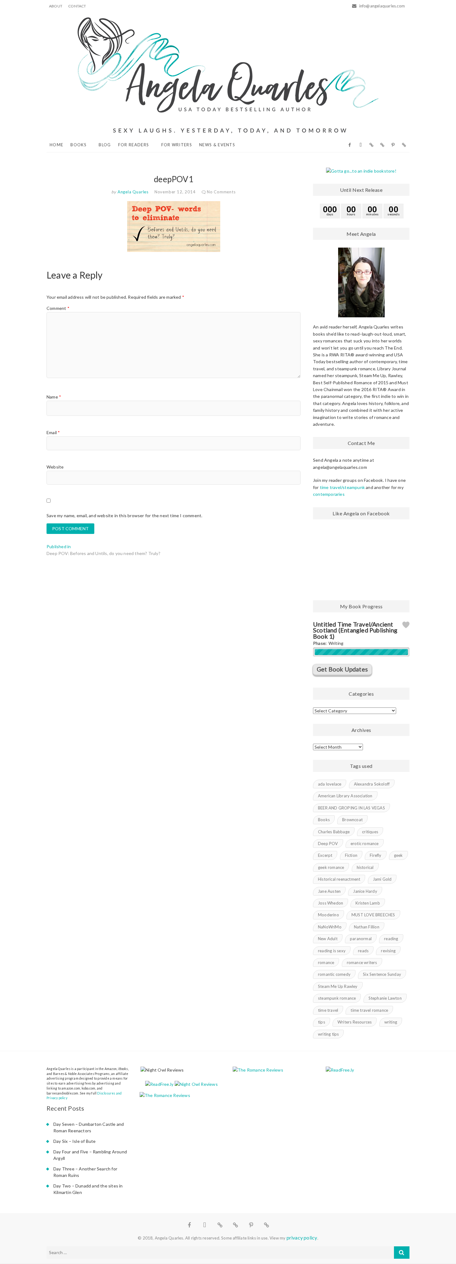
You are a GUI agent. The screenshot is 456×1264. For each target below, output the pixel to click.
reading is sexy (332, 950)
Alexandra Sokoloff (372, 784)
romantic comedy (334, 974)
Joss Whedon (330, 903)
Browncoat (352, 819)
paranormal (361, 938)
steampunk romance (337, 998)
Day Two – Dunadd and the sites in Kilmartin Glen (88, 1189)
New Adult (328, 938)
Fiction (351, 855)
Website (55, 466)
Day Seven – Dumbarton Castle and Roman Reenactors (88, 1127)
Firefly (375, 855)
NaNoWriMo (330, 926)
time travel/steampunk (342, 487)
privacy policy (302, 1237)
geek (398, 855)
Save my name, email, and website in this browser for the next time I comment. (124, 515)
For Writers (176, 144)
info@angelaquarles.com (381, 5)
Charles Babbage (334, 831)
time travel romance (369, 1010)
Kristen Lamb (367, 903)
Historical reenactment (339, 879)
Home (56, 144)
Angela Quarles (132, 191)
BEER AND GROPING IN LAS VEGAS (351, 807)
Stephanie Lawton (385, 998)
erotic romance (365, 843)
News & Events (217, 144)
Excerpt (325, 855)
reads (363, 950)
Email (53, 432)
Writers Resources (355, 1022)
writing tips (328, 1034)
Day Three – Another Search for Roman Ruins (85, 1172)
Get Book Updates (342, 669)
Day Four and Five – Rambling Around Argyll (90, 1155)
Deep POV (328, 843)
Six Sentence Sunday (382, 974)
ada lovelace (329, 784)
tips (321, 1022)
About (55, 6)
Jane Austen (329, 891)
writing (390, 1022)
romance (326, 962)
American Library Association (345, 795)
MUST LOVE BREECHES (373, 914)
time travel (328, 1010)
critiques (370, 831)
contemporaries (329, 494)
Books (78, 144)
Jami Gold (382, 879)
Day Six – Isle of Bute (74, 1141)
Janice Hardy (365, 891)
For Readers (133, 144)
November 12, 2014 (175, 191)
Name (54, 396)
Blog (105, 144)
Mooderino (328, 914)
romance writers (362, 962)
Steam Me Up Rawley (338, 986)
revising (388, 950)
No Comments (221, 191)
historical (365, 867)
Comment (58, 308)
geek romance (331, 867)
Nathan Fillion (366, 926)
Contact (77, 6)
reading (391, 938)
